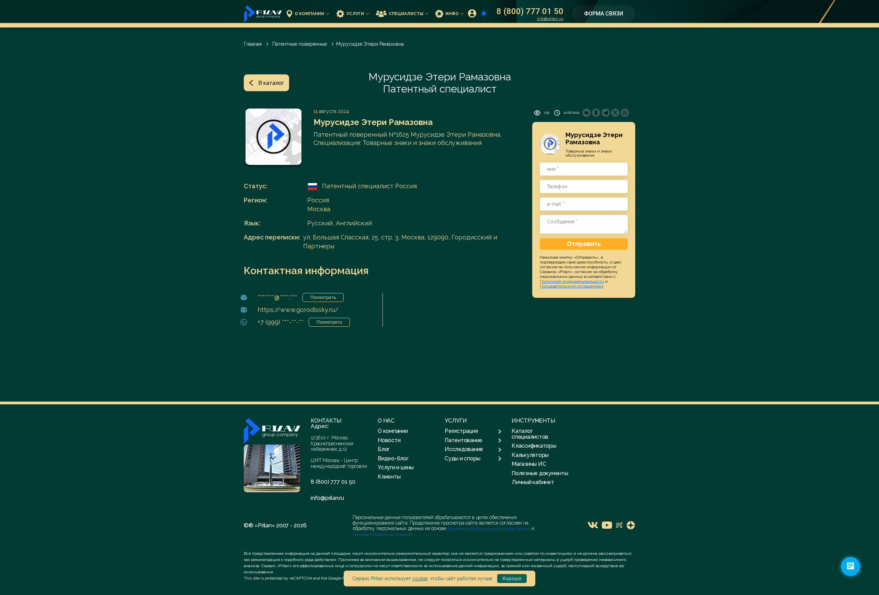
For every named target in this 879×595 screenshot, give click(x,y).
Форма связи (603, 13)
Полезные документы (540, 473)
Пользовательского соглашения (382, 534)
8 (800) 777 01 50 (529, 11)
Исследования (464, 449)
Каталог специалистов (530, 434)
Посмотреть (323, 297)
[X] (615, 113)
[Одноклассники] (596, 113)
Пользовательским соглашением (571, 286)
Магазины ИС (529, 464)
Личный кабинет (533, 482)
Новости (389, 440)
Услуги (355, 13)
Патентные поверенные (299, 44)
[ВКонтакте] (586, 113)
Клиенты (389, 476)
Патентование (463, 440)
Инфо (452, 13)
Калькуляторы (530, 455)
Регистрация (461, 431)
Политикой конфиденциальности (572, 281)
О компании (309, 13)
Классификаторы (534, 445)
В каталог (271, 83)
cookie (419, 578)
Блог (384, 449)
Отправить (584, 243)
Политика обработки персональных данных (489, 528)
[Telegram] (606, 113)
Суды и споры (462, 458)
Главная (253, 44)
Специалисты (406, 13)
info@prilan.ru (550, 18)
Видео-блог (393, 458)
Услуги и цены (396, 467)
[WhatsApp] (625, 113)
